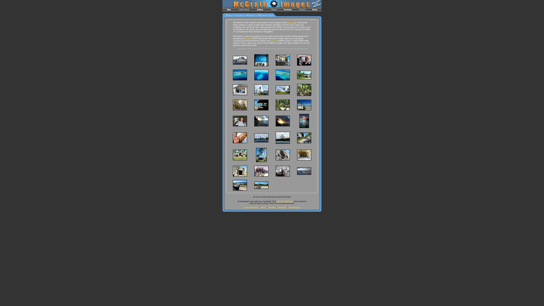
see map (291, 22)
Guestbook (282, 207)
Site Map (272, 207)
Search (263, 207)
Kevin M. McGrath (285, 201)
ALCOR (274, 41)
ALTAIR (248, 38)
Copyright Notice (251, 207)
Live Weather (294, 207)
